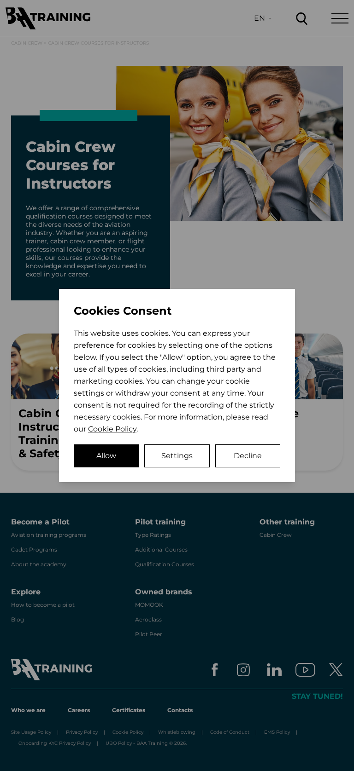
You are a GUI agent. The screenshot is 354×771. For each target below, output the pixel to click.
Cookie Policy (112, 429)
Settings (177, 455)
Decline (248, 455)
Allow (106, 455)
